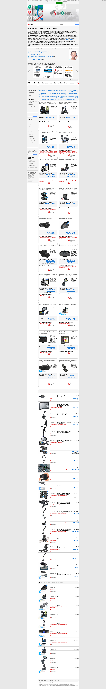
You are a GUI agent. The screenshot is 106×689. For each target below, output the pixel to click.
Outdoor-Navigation (31, 142)
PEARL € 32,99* (70, 117)
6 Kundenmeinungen (53, 433)
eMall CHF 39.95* (51, 176)
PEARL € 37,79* (75, 576)
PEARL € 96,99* (50, 117)
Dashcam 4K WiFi (31, 136)
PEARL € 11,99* (70, 289)
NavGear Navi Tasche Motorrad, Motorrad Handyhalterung (63, 468)
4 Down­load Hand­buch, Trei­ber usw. (44, 122)
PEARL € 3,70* (75, 540)
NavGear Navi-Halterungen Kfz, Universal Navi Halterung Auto (63, 556)
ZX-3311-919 (52, 564)
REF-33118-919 (53, 573)
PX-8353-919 (52, 555)
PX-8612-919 (52, 440)
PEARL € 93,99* (50, 261)
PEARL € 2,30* (75, 487)
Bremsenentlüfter (31, 163)
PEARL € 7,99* (75, 460)
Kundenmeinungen (34, 54)
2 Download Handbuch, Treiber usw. (55, 513)
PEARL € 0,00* (71, 347)
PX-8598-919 (52, 404)
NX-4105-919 (52, 395)
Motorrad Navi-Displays (32, 167)
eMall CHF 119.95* (50, 262)
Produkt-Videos (33, 57)
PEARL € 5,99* (71, 261)
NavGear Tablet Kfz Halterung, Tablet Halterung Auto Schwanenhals (64, 432)
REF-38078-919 (53, 587)
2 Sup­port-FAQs (53, 151)
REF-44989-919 (53, 649)
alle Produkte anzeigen (73, 676)
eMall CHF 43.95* (71, 319)
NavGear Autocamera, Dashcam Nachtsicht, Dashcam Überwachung (64, 574)
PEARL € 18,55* (75, 531)
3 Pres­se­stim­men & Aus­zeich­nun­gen (51, 152)
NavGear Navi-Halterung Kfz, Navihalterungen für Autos (62, 458)
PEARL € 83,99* (50, 146)
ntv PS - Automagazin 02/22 (48, 77)
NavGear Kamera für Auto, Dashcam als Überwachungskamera (64, 565)
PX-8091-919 (52, 413)
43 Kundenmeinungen (58, 504)
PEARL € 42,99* (50, 175)
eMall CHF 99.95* (51, 119)
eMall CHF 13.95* (71, 291)
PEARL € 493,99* (75, 495)
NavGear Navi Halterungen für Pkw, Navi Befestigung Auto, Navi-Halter (64, 503)
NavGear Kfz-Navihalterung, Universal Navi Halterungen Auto (64, 512)
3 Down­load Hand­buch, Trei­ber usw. (65, 180)
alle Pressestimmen (74, 79)
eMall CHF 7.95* (71, 262)
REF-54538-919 (53, 596)
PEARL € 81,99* (50, 289)
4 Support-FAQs (63, 424)
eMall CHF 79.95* (51, 291)
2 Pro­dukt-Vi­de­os (62, 211)
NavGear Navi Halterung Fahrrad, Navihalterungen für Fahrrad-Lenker (64, 538)
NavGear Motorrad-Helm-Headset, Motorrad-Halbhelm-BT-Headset (63, 494)
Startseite (61, 24)
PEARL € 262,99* (75, 451)
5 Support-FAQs (63, 531)
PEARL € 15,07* (75, 558)
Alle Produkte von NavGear (36, 59)
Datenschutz (65, 1)
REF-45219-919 (53, 605)
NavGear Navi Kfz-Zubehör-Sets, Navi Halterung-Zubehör (64, 441)
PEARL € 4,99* (75, 549)
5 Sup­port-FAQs (73, 122)
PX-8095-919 (52, 520)
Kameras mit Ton (32, 169)
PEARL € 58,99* (70, 203)
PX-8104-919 (52, 467)
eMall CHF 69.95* (51, 233)
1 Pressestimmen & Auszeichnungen (59, 549)
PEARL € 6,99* (71, 375)
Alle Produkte (30, 95)
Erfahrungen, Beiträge (31, 106)
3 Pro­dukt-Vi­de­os (42, 153)
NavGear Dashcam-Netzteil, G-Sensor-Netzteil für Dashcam (64, 396)
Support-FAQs (30, 104)
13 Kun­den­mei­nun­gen (48, 352)
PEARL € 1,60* (75, 478)
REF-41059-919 (53, 484)
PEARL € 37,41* (70, 318)
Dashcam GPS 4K (31, 134)
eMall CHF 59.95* (71, 205)
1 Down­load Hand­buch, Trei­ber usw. (44, 209)
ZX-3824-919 (52, 493)
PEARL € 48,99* (50, 232)
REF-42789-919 (53, 622)
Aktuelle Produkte (31, 92)
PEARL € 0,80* (51, 347)
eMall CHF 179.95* (50, 205)
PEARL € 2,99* (75, 398)
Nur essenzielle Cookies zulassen (49, 2)
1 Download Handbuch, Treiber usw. (55, 424)
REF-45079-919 (53, 640)
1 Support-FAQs (52, 407)
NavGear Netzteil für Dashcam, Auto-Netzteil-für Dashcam (64, 485)
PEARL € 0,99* (75, 424)
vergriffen (76, 587)
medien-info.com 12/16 (68, 76)
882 (28, 64)
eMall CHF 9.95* (71, 377)
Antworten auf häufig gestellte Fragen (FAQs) (40, 52)
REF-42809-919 (53, 667)
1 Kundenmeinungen (64, 469)
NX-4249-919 (38, 66)
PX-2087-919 (52, 502)
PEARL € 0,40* (75, 522)
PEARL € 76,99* (70, 232)
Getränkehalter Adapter (31, 138)
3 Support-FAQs (52, 504)
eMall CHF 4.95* (51, 319)
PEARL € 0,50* (75, 442)
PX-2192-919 (52, 511)
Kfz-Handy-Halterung (31, 140)
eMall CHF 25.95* (71, 119)
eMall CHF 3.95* (71, 348)
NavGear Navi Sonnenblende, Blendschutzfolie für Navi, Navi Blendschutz (63, 405)
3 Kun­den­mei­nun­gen (48, 323)
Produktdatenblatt (75, 399)
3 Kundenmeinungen (64, 397)
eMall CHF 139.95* (71, 176)
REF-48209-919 (53, 631)
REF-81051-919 (53, 658)
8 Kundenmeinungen (58, 407)
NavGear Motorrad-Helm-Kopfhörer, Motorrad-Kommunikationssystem (64, 449)
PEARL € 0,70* (51, 318)
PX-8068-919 (52, 546)
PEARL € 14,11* (75, 434)
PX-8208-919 (52, 431)
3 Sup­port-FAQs (73, 151)
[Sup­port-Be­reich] (49, 126)
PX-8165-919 (52, 422)
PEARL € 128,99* (70, 175)
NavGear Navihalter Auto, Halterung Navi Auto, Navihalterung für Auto (64, 530)
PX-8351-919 (52, 529)
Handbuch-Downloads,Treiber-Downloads (39, 51)
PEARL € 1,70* (75, 416)
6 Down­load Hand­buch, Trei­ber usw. (44, 151)
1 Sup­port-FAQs (53, 122)
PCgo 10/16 (38, 76)
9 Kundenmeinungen (58, 442)
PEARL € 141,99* (50, 203)
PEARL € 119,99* (70, 146)
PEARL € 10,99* (75, 469)
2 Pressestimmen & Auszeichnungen (59, 451)
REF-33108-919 (53, 614)
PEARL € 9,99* (75, 513)
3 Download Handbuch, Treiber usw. (55, 397)
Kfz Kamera (30, 121)
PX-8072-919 (52, 457)
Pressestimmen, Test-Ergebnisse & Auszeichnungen (41, 56)
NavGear (30, 63)
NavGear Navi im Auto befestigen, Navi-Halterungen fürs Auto (63, 547)
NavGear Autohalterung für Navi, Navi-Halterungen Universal (64, 414)
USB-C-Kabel (31, 165)
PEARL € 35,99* (75, 567)
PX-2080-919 (52, 537)
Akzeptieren (59, 2)
